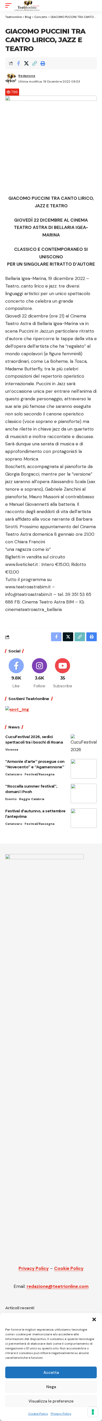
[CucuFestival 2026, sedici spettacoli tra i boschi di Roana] (84, 744)
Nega (51, 1386)
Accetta (51, 1372)
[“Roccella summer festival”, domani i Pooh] (84, 793)
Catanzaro (13, 774)
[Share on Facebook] (18, 63)
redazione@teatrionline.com (58, 1286)
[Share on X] (26, 63)
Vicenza (11, 749)
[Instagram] (39, 673)
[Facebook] (16, 673)
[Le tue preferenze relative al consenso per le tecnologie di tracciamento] (93, 1412)
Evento (11, 799)
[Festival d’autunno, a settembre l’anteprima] (84, 818)
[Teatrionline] (27, 5)
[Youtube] (63, 673)
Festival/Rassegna (39, 774)
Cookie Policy (38, 1414)
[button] (94, 1319)
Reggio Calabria (31, 799)
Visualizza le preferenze (51, 1401)
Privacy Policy (61, 1414)
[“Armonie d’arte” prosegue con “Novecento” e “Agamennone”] (84, 768)
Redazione (26, 76)
